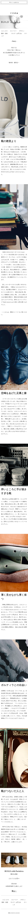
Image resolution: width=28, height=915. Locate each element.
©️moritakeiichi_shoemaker (14, 912)
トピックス (4, 31)
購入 (15, 891)
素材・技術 (4, 33)
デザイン (21, 31)
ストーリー (13, 31)
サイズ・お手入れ (16, 33)
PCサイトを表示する (14, 2)
